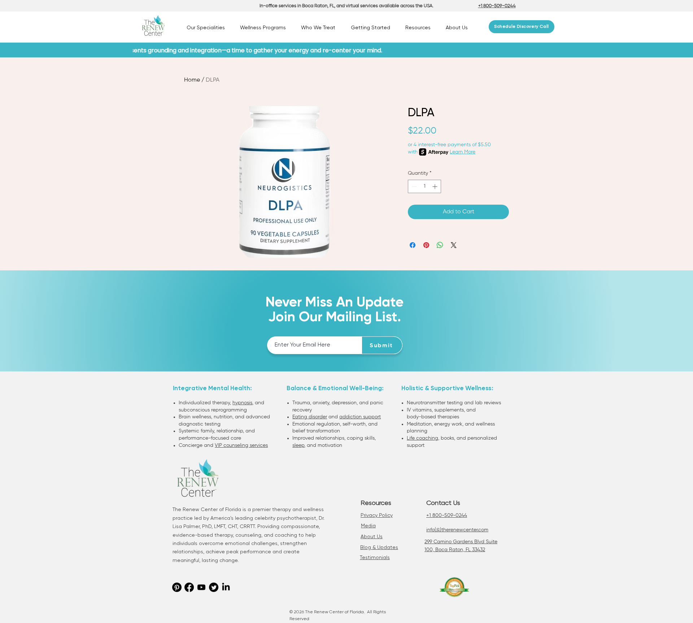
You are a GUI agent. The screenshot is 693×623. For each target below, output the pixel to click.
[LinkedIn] (226, 587)
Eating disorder (309, 416)
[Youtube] (201, 587)
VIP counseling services (241, 445)
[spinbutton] (424, 186)
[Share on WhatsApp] (440, 245)
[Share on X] (453, 245)
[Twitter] (213, 587)
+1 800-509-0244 (446, 515)
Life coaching (422, 438)
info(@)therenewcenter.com (457, 529)
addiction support (360, 416)
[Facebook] (189, 587)
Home (192, 80)
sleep (298, 445)
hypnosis (242, 402)
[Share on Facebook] (412, 245)
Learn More (462, 151)
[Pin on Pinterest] (426, 245)
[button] (206, 27)
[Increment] (435, 186)
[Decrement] (413, 186)
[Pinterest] (177, 587)
